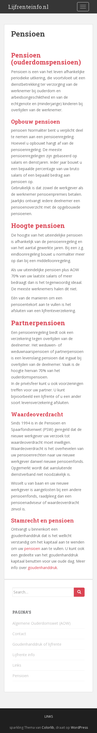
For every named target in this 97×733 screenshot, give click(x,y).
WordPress (79, 727)
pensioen (32, 548)
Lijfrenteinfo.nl (28, 6)
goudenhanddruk (42, 567)
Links (16, 665)
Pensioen (20, 675)
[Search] (79, 592)
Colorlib (48, 727)
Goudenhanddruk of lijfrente (36, 644)
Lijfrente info (23, 654)
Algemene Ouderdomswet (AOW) (41, 623)
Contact (19, 633)
